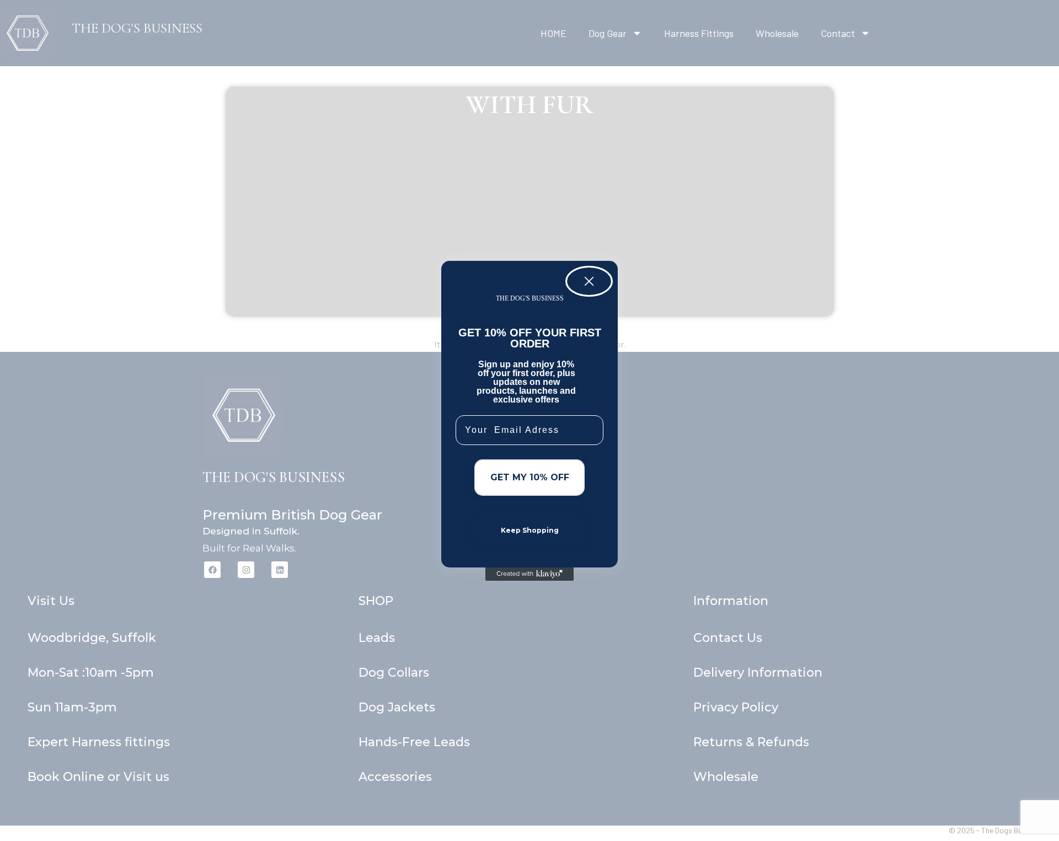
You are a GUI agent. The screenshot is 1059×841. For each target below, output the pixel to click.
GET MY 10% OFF (529, 477)
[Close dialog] (589, 281)
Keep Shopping (530, 530)
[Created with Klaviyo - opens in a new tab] (529, 574)
